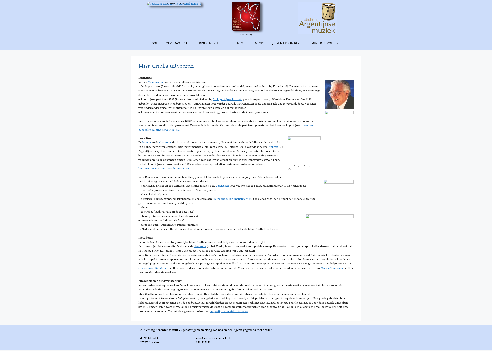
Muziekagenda (176, 43)
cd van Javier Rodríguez (153, 268)
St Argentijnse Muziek (227, 99)
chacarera (200, 246)
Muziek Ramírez (288, 43)
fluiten (273, 147)
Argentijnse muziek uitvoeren (229, 311)
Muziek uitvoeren (325, 43)
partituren (222, 186)
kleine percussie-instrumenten (232, 199)
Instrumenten (210, 43)
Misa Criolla (155, 82)
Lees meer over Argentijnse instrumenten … (165, 168)
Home (154, 43)
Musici (259, 43)
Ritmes (238, 43)
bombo (146, 143)
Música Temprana (332, 268)
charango (165, 143)
